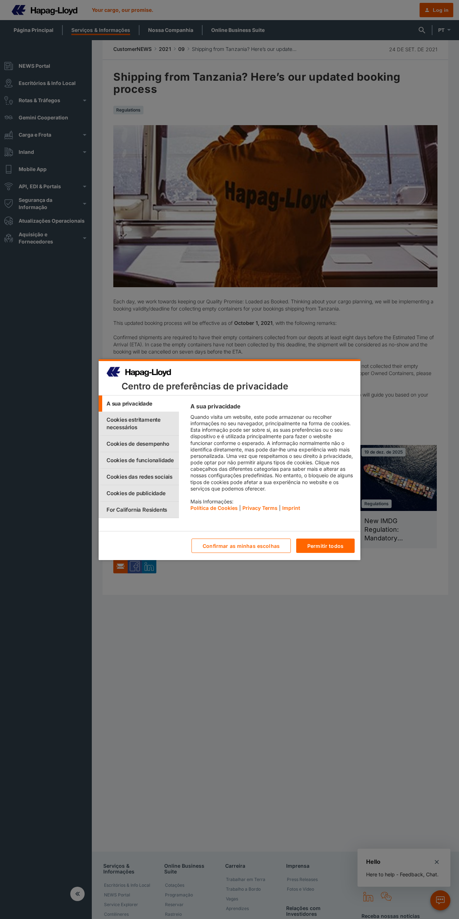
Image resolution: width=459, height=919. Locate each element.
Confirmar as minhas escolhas (241, 546)
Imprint (291, 508)
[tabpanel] (272, 459)
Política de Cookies (214, 508)
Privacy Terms (260, 508)
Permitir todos (325, 546)
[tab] (139, 403)
